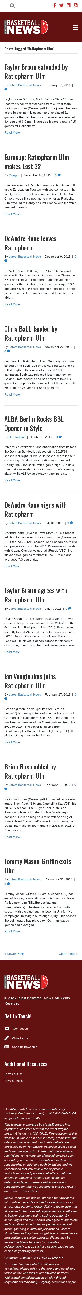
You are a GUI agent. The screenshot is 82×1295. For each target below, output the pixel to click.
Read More (12, 132)
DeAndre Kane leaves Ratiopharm (30, 242)
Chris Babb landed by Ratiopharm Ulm (30, 333)
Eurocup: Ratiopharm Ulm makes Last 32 (36, 161)
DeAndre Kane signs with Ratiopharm (35, 509)
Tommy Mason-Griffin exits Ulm (37, 865)
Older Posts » (68, 953)
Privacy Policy (13, 1080)
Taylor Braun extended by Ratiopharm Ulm (36, 71)
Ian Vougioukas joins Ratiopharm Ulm (30, 680)
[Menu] (75, 27)
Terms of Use (13, 1074)
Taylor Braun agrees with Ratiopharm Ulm (35, 594)
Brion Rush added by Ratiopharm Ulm (30, 771)
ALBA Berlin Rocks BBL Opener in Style (34, 423)
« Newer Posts (14, 953)
